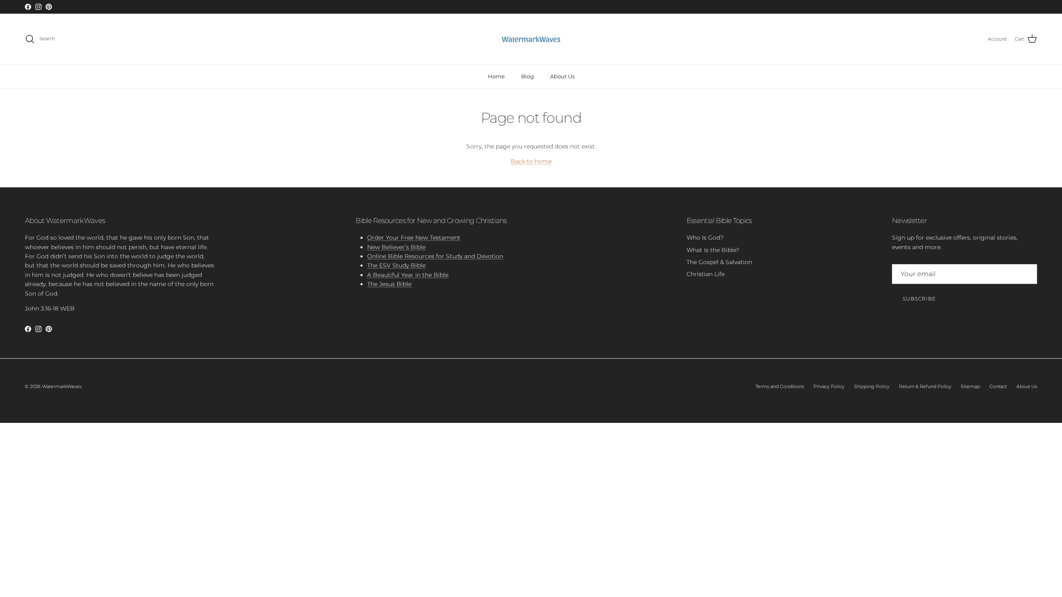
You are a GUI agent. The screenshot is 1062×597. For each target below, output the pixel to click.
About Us (562, 76)
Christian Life (706, 274)
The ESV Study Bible (396, 265)
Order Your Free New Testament (413, 237)
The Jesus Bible (389, 284)
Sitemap (970, 386)
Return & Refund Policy (925, 386)
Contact (998, 386)
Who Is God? (705, 237)
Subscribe (919, 299)
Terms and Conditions (779, 386)
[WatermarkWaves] (531, 39)
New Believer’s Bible (396, 247)
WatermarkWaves (61, 386)
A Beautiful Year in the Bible (407, 275)
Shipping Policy (871, 386)
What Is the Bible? (713, 250)
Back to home (531, 161)
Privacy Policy (829, 386)
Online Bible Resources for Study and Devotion (435, 256)
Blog (527, 76)
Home (496, 76)
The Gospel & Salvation (719, 262)
